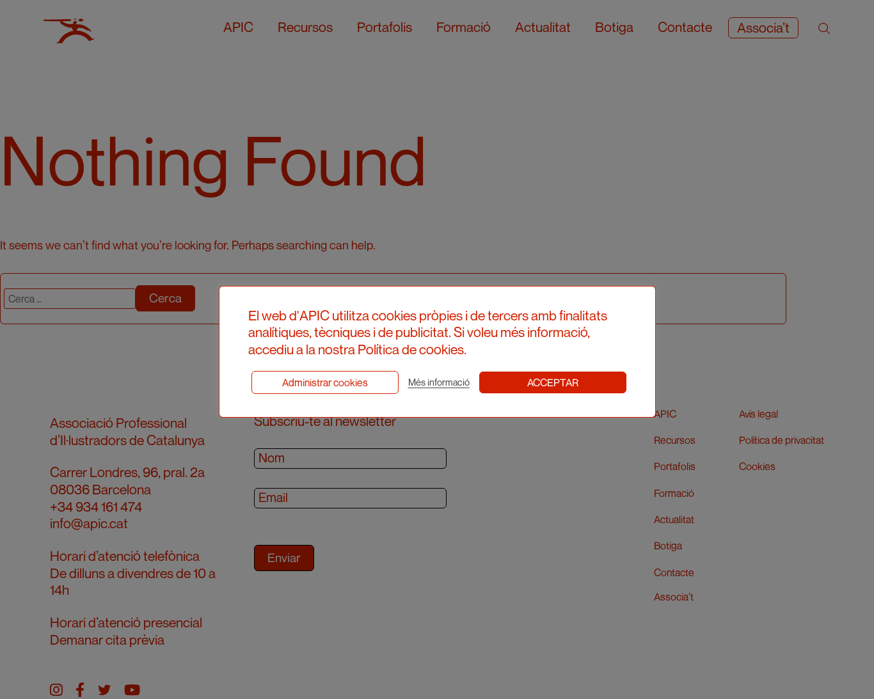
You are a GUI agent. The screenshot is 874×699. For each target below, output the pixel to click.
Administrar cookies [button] (325, 382)
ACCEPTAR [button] (552, 382)
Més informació (439, 382)
